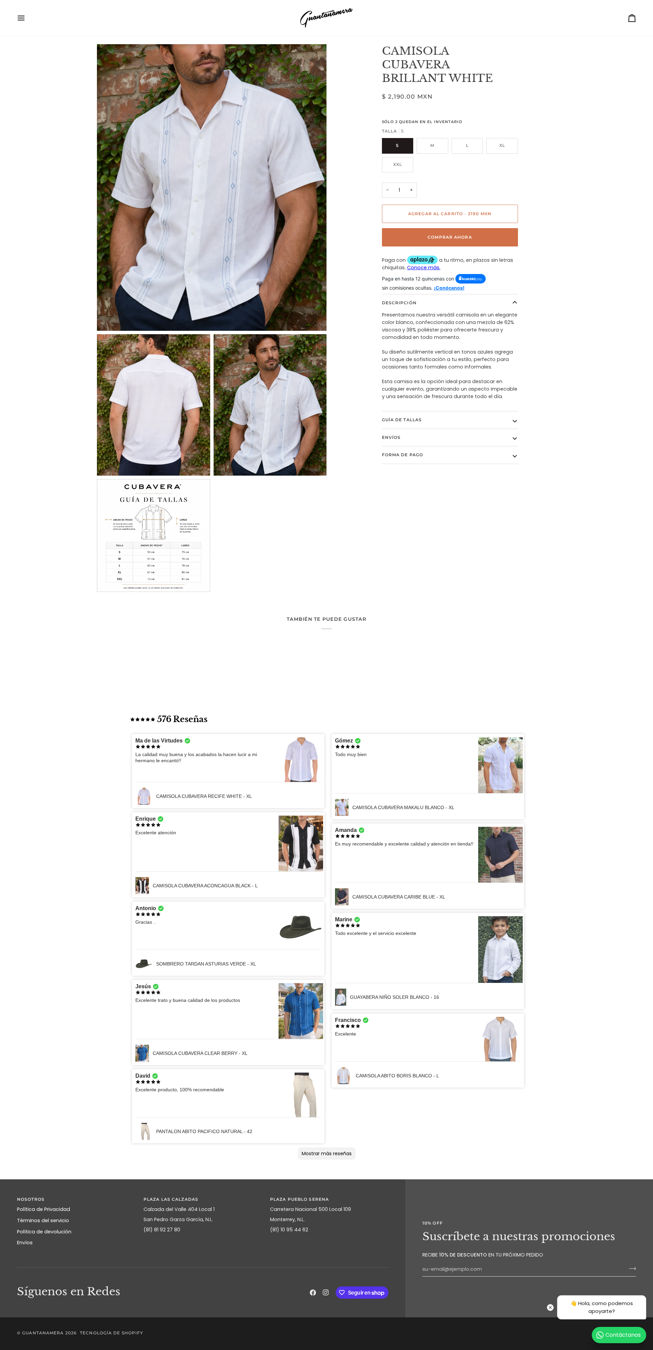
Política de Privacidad (43, 1209)
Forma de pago (402, 454)
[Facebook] (313, 1292)
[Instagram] (326, 1292)
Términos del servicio (43, 1220)
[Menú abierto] (27, 18)
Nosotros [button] (31, 1199)
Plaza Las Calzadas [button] (171, 1199)
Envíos (391, 437)
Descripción (399, 302)
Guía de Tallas (402, 419)
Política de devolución (44, 1231)
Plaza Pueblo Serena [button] (299, 1199)
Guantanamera (43, 1332)
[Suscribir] (630, 1268)
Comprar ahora (450, 237)
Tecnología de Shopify (111, 1332)
